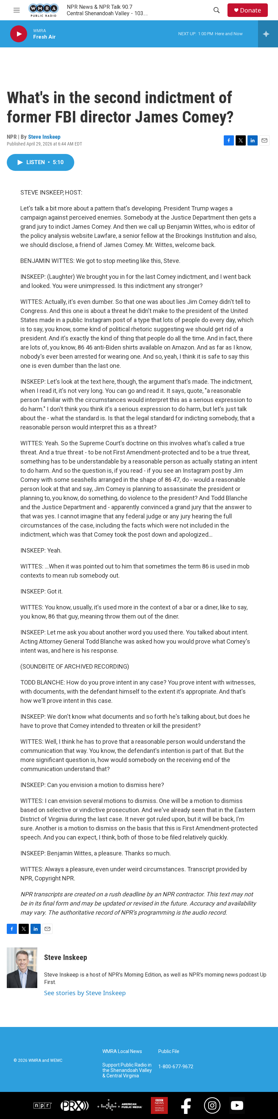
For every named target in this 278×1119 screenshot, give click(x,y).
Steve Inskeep (44, 136)
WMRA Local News (122, 1051)
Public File (168, 1051)
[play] (18, 34)
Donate (250, 10)
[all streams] (268, 33)
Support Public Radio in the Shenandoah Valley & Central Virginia (127, 1070)
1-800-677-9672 (175, 1066)
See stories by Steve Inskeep (85, 993)
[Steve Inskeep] (22, 967)
